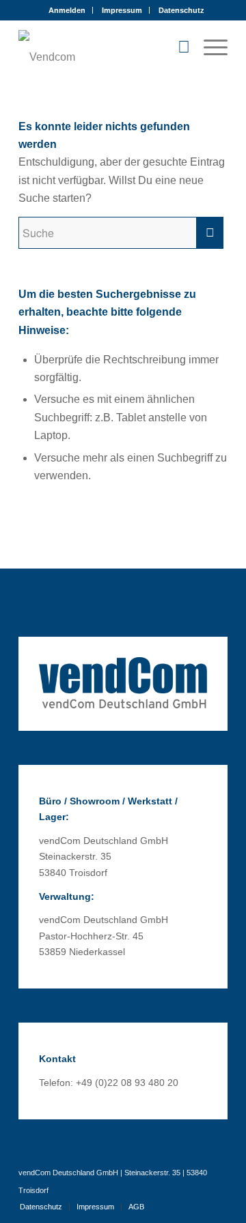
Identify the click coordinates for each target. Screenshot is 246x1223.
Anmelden (67, 10)
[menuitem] (67, 10)
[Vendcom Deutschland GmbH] (102, 47)
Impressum (122, 10)
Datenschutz (181, 10)
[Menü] (209, 47)
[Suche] (177, 47)
